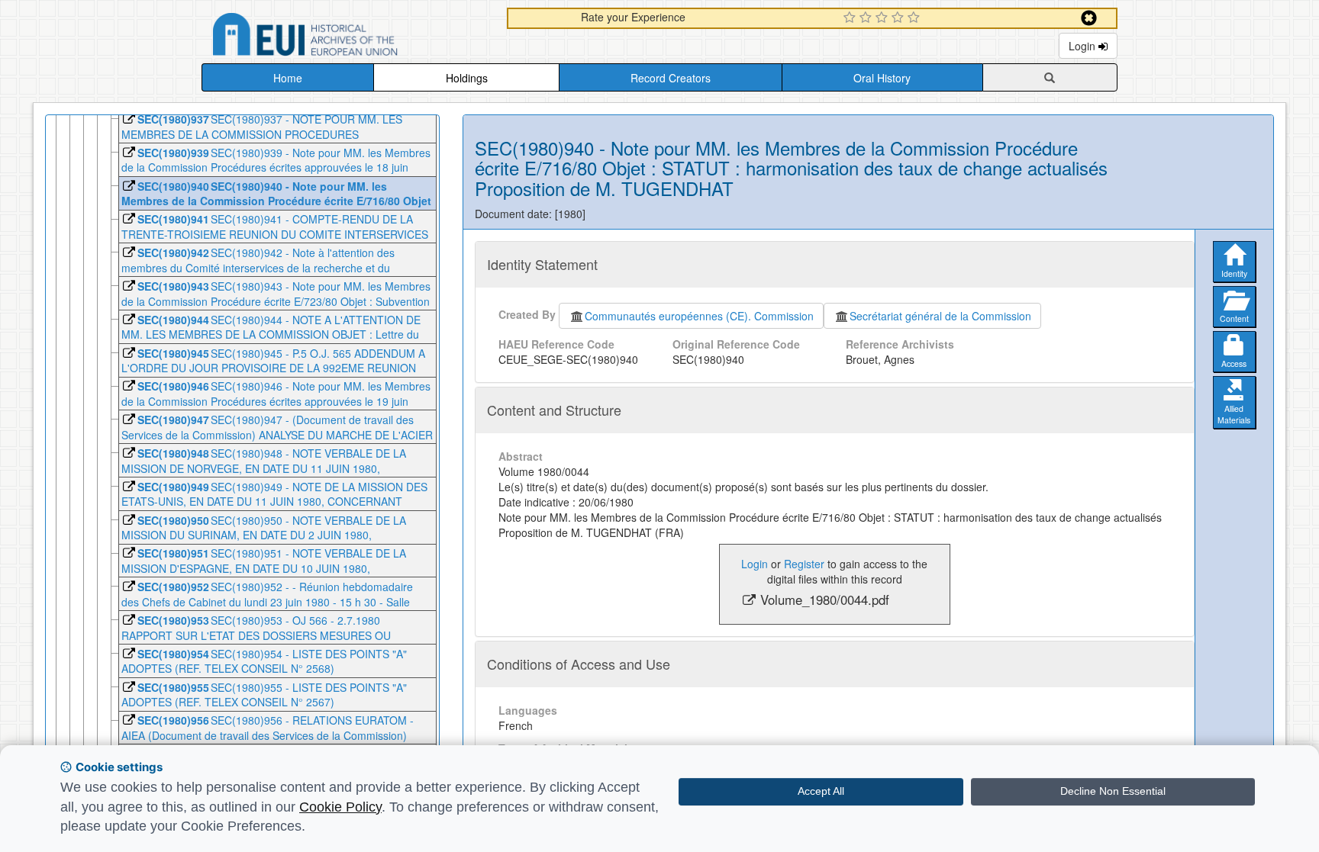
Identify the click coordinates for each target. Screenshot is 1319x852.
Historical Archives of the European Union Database (348, 37)
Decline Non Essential (1113, 791)
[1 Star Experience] (851, 18)
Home (287, 77)
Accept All (821, 791)
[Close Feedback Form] (1089, 18)
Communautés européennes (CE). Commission (699, 315)
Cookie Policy (340, 807)
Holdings (467, 77)
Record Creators (670, 77)
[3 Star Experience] (884, 18)
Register (804, 563)
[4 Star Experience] (900, 18)
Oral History (882, 77)
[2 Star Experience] (867, 18)
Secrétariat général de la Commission (940, 315)
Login (1083, 45)
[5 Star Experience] (916, 18)
